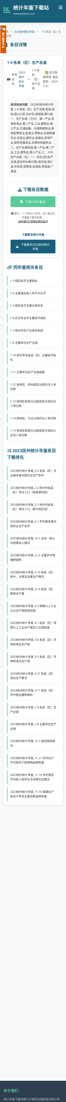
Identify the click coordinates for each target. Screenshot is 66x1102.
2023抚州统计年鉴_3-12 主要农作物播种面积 (32, 557)
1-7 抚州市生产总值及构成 (26, 330)
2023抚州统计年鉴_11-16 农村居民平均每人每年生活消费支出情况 (32, 777)
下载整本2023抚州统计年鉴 (35, 247)
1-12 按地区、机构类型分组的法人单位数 (33, 387)
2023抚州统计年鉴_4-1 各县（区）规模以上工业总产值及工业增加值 (33, 625)
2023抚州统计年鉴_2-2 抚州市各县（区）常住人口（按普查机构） (32, 490)
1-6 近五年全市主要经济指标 (28, 318)
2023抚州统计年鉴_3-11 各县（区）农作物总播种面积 (32, 692)
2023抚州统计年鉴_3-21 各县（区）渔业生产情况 (32, 676)
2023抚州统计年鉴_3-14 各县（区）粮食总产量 (32, 591)
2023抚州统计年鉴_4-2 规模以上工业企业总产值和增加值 (33, 608)
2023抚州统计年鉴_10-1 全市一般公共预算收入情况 (32, 540)
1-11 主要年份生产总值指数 (27, 372)
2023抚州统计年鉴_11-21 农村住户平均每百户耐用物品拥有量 (32, 760)
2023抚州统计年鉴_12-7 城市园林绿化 (32, 743)
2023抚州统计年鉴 (24, 31)
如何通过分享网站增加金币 (33, 221)
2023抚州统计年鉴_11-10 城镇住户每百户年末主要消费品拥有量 (32, 794)
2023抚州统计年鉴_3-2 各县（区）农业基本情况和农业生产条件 (33, 473)
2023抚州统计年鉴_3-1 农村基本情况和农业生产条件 (33, 524)
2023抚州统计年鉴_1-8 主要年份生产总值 (33, 726)
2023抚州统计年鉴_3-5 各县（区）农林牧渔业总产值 (33, 659)
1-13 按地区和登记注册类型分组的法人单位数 (33, 403)
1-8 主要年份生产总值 (23, 343)
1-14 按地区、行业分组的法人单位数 (33, 418)
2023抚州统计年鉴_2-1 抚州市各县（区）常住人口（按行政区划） (32, 507)
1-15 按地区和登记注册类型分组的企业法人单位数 (33, 433)
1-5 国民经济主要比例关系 (26, 305)
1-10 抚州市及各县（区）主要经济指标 (33, 357)
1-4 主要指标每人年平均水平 (28, 293)
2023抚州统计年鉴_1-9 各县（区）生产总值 (33, 709)
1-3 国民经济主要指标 (23, 281)
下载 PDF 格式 (35, 202)
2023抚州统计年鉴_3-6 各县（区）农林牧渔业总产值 (33, 642)
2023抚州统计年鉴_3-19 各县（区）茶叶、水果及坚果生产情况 (32, 574)
